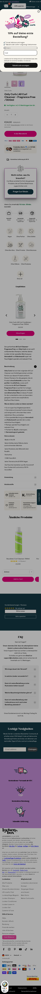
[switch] (5, 991)
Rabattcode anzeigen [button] (20, 65)
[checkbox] (20, 48)
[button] (38, 11)
